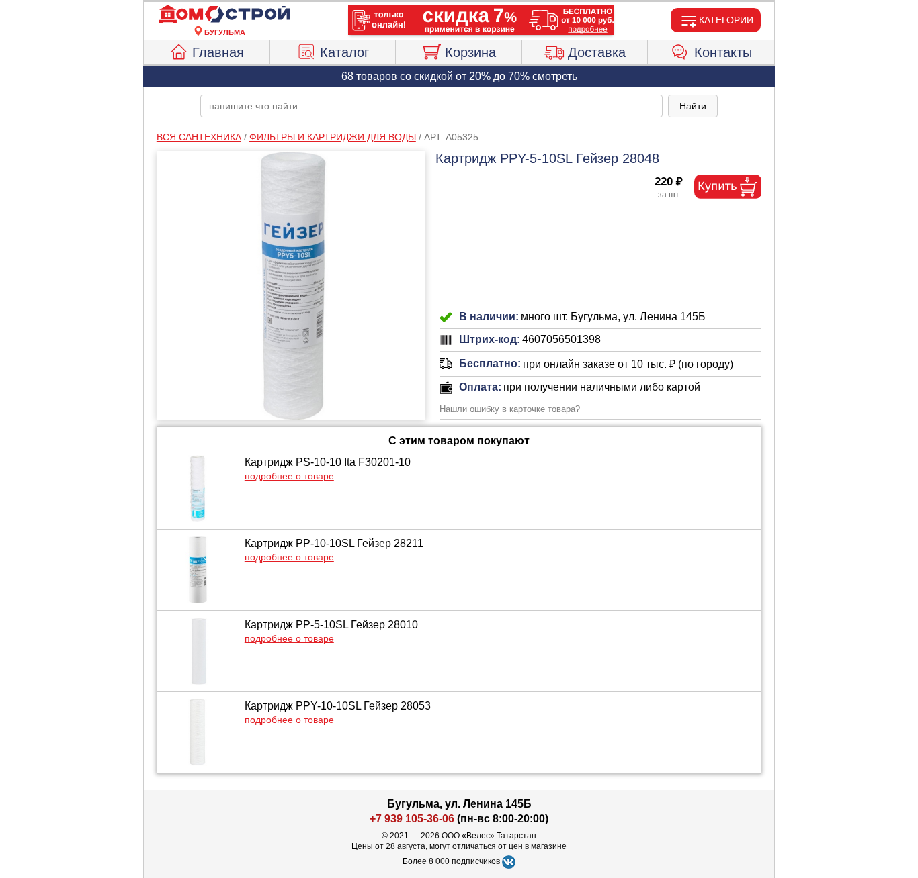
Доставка (597, 52)
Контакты (723, 52)
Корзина (470, 52)
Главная (218, 52)
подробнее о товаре (289, 476)
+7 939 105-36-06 (412, 818)
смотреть (554, 76)
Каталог (344, 52)
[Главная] (224, 15)
